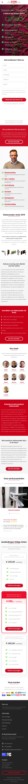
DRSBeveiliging (20, 779)
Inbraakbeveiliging (10, 204)
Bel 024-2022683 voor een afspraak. (14, 122)
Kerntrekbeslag (9, 185)
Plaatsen (4, 726)
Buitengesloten (9, 198)
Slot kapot (8, 191)
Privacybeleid (10, 92)
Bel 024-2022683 (14, 19)
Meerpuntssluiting (10, 172)
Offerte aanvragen (14, 585)
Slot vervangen (6, 717)
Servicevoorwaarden (19, 92)
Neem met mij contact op (14, 99)
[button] (9, 513)
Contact (4, 729)
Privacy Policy (14, 781)
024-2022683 (7, 746)
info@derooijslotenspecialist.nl (13, 749)
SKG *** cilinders (10, 179)
